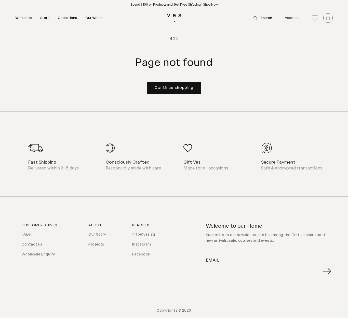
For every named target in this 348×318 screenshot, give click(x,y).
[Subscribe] (326, 271)
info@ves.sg (143, 234)
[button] (27, 18)
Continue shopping (174, 87)
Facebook (141, 254)
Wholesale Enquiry (38, 254)
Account (292, 18)
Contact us (32, 244)
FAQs (26, 234)
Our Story (97, 234)
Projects (96, 244)
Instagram (141, 244)
